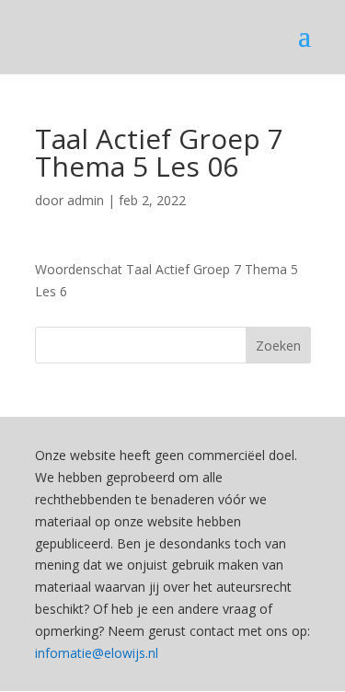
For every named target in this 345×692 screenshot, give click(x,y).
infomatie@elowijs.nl (96, 653)
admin (85, 200)
